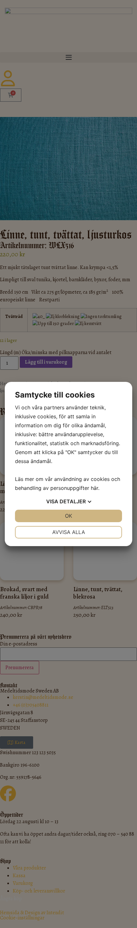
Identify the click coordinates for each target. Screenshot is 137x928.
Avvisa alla (68, 532)
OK (68, 516)
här (94, 488)
